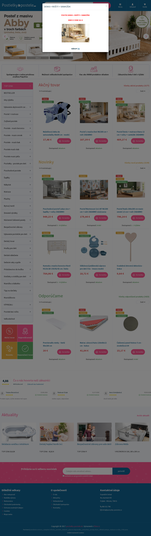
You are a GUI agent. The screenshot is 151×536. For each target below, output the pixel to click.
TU (78, 49)
